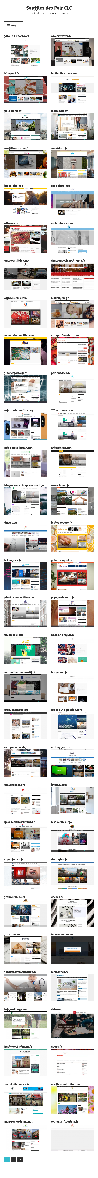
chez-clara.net (60, 186)
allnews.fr (11, 223)
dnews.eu (10, 522)
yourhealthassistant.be (19, 822)
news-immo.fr (60, 485)
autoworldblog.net (16, 260)
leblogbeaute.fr (61, 522)
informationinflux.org (18, 410)
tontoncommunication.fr (20, 972)
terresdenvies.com (63, 934)
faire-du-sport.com (16, 36)
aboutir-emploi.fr (62, 635)
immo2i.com (59, 784)
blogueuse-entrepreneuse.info (24, 485)
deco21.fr (57, 897)
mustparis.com (14, 635)
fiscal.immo (12, 934)
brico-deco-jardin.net (18, 447)
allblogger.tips (60, 747)
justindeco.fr (59, 111)
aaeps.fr (56, 1046)
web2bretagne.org (16, 710)
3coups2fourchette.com (66, 335)
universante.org (14, 784)
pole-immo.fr (13, 111)
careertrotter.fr (61, 36)
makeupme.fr (60, 298)
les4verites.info (61, 822)
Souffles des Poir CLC (49, 7)
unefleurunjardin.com (65, 1084)
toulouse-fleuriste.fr (64, 1121)
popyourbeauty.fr (63, 597)
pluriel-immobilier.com (19, 597)
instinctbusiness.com (64, 73)
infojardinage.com (16, 1009)
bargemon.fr (59, 672)
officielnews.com (15, 298)
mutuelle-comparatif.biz (20, 672)
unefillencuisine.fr (16, 148)
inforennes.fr (59, 972)
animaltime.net (61, 447)
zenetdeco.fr (59, 148)
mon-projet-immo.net (18, 1121)
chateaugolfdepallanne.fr (68, 260)
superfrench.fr (13, 859)
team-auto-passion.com (66, 710)
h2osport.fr (11, 73)
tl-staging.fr (59, 859)
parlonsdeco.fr (60, 373)
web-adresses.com (63, 223)
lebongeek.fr (12, 560)
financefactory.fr (15, 373)
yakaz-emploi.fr (61, 560)
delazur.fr (57, 1009)
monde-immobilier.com (19, 335)
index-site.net (13, 186)
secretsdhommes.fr (16, 1084)
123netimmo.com (62, 410)
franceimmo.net (14, 897)
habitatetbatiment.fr (18, 1046)
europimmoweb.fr (16, 747)
